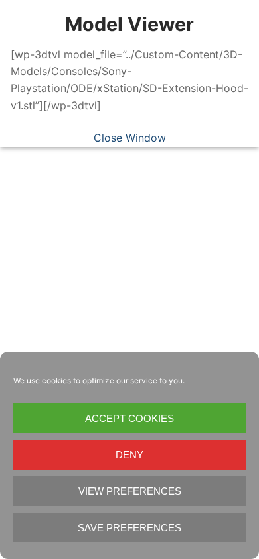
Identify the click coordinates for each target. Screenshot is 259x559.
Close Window (130, 137)
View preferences (129, 491)
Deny (129, 454)
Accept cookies (129, 418)
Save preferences (129, 527)
